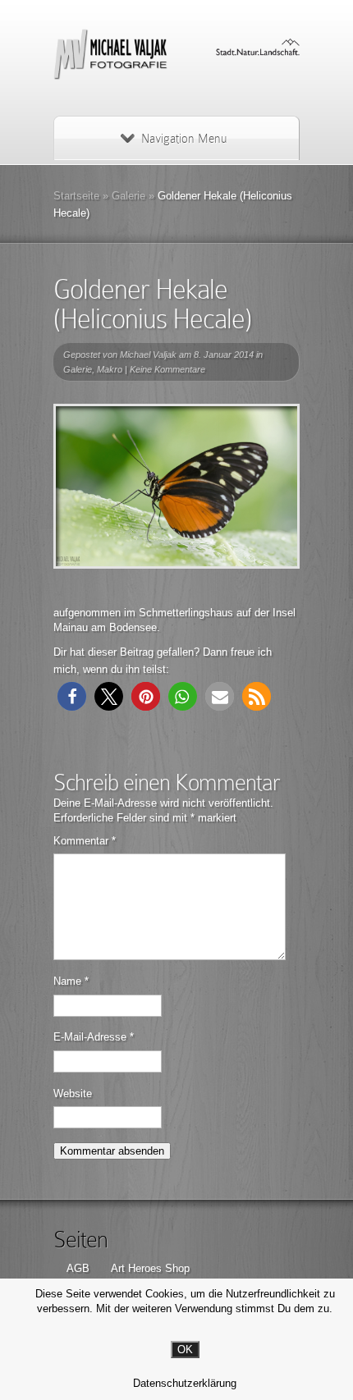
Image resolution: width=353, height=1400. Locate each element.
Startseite (76, 196)
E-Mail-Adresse (93, 1037)
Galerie (128, 196)
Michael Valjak (148, 354)
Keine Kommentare (167, 369)
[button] (71, 696)
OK (185, 1349)
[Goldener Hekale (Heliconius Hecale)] (176, 486)
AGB (77, 1268)
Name (71, 981)
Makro (109, 369)
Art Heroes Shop (150, 1268)
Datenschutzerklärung (184, 1383)
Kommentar (84, 841)
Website (72, 1093)
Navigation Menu (184, 138)
